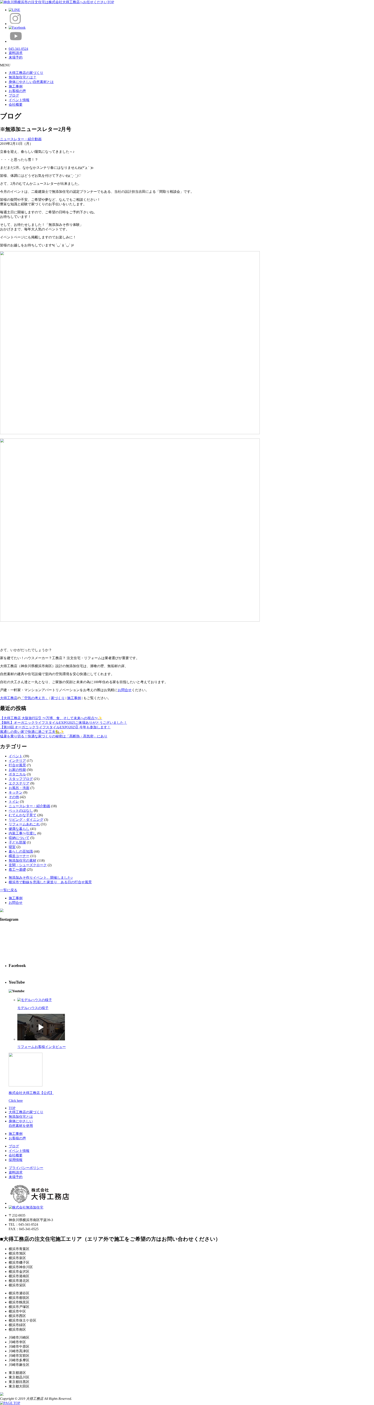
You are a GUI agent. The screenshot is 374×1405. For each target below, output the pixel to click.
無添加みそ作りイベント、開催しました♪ (41, 877)
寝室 (12, 847)
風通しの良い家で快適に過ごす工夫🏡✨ (32, 732)
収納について (19, 838)
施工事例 (16, 86)
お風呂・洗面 (19, 788)
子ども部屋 (17, 842)
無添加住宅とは (21, 1116)
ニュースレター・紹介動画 (21, 139)
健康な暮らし (19, 829)
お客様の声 (17, 91)
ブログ (14, 95)
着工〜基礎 (17, 869)
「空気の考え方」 (34, 698)
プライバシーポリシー (26, 1168)
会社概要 (16, 104)
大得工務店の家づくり (26, 73)
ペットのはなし (21, 810)
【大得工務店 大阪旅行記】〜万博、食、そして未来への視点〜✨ (51, 718)
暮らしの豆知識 (21, 851)
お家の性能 (17, 770)
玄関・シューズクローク (28, 865)
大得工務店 (8, 698)
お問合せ (125, 690)
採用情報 (16, 1160)
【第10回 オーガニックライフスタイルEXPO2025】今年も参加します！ (55, 727)
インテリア (17, 760)
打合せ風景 (17, 765)
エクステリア (19, 783)
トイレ (14, 801)
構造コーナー (19, 856)
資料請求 (16, 1172)
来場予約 (16, 1177)
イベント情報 (19, 100)
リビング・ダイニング (26, 819)
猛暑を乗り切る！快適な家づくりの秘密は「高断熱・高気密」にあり (53, 736)
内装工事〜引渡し (22, 833)
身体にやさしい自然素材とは (31, 82)
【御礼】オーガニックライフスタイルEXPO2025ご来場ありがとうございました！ (63, 722)
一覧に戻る (8, 890)
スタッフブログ (21, 779)
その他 (14, 797)
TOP (12, 1108)
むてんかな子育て (22, 815)
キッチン (16, 792)
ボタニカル (17, 774)
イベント (16, 756)
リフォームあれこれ (24, 824)
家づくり (58, 698)
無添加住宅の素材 (22, 860)
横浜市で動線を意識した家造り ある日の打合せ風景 (50, 882)
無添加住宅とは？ (22, 77)
